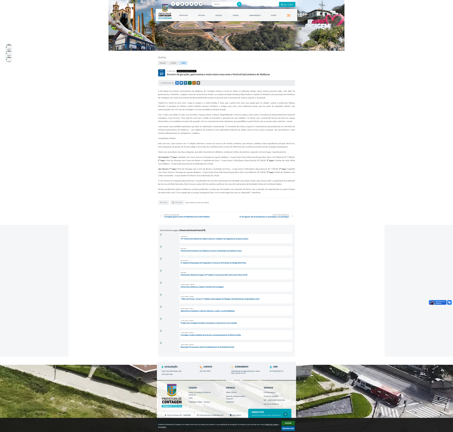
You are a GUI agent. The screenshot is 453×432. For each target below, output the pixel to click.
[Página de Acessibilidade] (201, 4)
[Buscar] (239, 4)
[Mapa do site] (196, 4)
